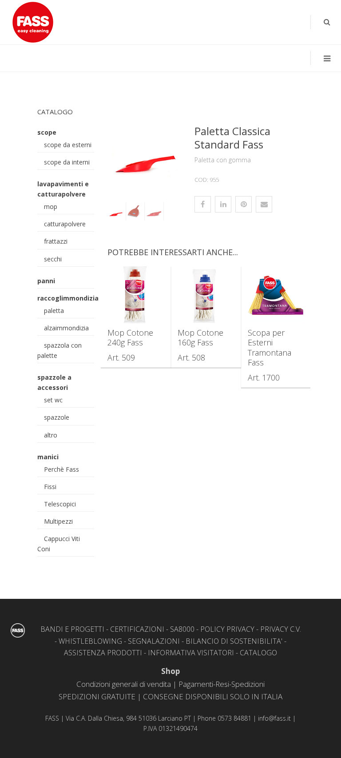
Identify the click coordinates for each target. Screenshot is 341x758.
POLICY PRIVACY (227, 629)
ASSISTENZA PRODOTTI (103, 653)
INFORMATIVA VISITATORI (191, 653)
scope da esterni (67, 144)
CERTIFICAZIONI (137, 629)
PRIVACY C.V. (280, 629)
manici (48, 457)
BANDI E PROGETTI (72, 629)
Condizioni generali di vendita (123, 684)
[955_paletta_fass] (134, 211)
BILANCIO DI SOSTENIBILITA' (234, 641)
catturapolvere (65, 224)
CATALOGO (258, 653)
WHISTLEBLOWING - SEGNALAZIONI (119, 641)
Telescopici (60, 504)
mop (50, 206)
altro (50, 435)
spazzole (56, 417)
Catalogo (55, 111)
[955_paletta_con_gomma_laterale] (144, 150)
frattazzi (55, 241)
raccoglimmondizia (68, 298)
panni (46, 281)
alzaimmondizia (66, 328)
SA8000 (182, 629)
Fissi (50, 486)
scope (46, 132)
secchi (53, 259)
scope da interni (67, 162)
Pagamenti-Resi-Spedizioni (221, 684)
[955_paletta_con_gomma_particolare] (153, 211)
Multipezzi (58, 521)
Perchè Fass (61, 469)
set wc (53, 400)
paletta (54, 310)
